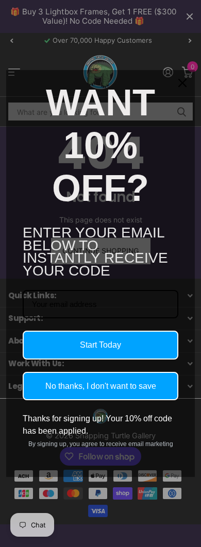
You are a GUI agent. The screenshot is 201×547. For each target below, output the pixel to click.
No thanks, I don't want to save (100, 386)
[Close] (182, 83)
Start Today (100, 344)
